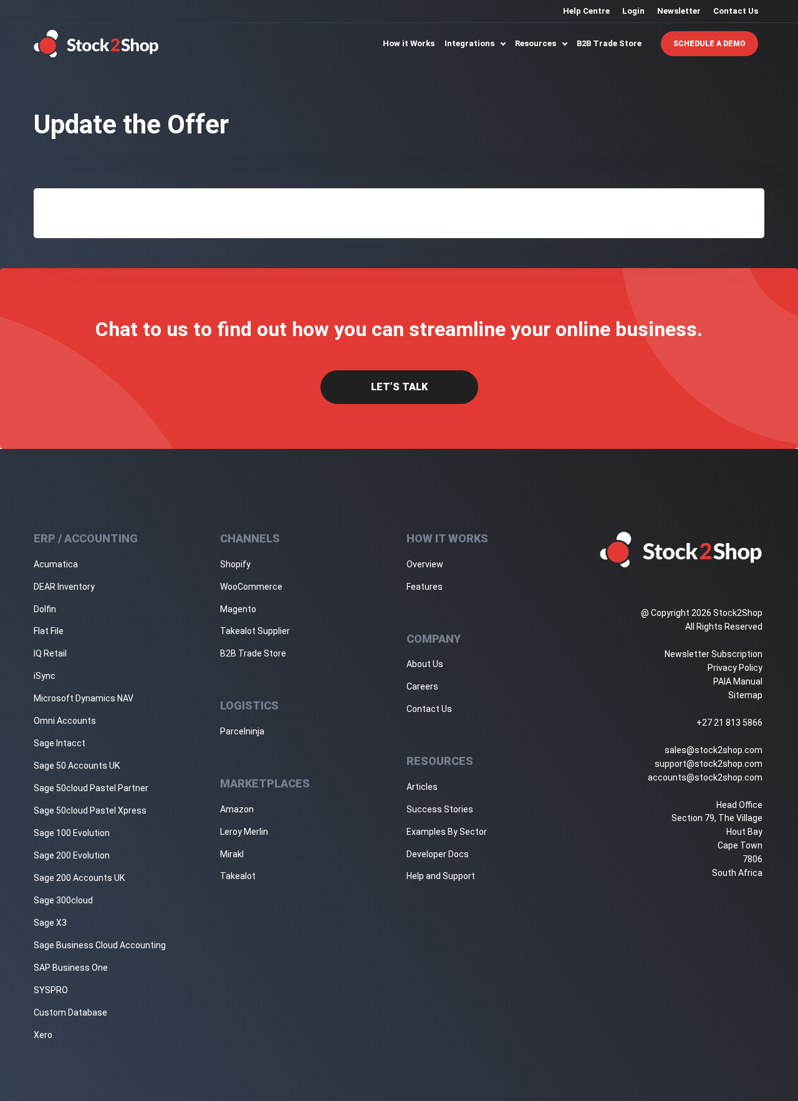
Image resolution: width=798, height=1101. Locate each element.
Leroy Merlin (244, 832)
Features (424, 587)
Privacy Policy (735, 668)
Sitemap (745, 695)
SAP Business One (71, 968)
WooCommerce (251, 587)
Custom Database (70, 1012)
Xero (43, 1035)
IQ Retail (50, 653)
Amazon (237, 809)
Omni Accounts (65, 721)
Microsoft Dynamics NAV (83, 698)
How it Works (409, 43)
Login (633, 11)
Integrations (470, 43)
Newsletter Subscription (713, 654)
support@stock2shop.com (708, 764)
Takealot (238, 876)
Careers (422, 686)
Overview (424, 564)
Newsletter (679, 11)
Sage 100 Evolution (72, 833)
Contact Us (735, 11)
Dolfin (45, 609)
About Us (424, 664)
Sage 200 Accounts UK (79, 878)
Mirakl (232, 854)
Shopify (235, 564)
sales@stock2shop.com (713, 750)
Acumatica (56, 564)
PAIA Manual (737, 681)
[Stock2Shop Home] (96, 43)
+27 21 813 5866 (729, 723)
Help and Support (440, 876)
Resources (536, 43)
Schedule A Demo (709, 43)
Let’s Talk (399, 387)
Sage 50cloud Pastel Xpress (90, 810)
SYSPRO (51, 990)
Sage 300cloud (63, 900)
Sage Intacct (59, 743)
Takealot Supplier (255, 631)
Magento (238, 609)
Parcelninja (242, 731)
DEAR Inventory (64, 587)
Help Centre (586, 11)
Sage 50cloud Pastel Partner (91, 788)
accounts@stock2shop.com (705, 777)
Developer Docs (437, 854)
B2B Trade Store (609, 43)
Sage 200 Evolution (72, 855)
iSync (44, 676)
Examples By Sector (446, 832)
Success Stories (439, 809)
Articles (422, 787)
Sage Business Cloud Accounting (100, 945)
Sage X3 (50, 923)
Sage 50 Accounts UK (77, 766)
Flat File (49, 631)
